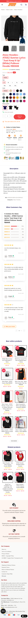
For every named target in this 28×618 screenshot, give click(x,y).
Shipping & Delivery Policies (8, 565)
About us (4, 549)
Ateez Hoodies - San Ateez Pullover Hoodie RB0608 (8, 464)
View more (14, 441)
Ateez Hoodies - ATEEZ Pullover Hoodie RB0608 (20, 486)
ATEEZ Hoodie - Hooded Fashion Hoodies (20, 464)
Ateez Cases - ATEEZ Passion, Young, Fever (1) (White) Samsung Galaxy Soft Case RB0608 (7, 407)
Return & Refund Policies (8, 569)
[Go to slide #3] (22, 48)
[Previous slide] (3, 28)
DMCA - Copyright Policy (8, 555)
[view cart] (26, 5)
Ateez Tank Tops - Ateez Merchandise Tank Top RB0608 (21, 383)
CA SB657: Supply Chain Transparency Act (12, 558)
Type (3, 75)
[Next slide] (24, 28)
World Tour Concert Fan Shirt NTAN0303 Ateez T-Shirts (21, 360)
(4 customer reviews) (14, 69)
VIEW (7, 355)
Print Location (5, 103)
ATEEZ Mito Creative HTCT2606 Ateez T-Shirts (7, 360)
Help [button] (25, 616)
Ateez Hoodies (18, 9)
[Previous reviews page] (16, 330)
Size (3, 80)
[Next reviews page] (24, 330)
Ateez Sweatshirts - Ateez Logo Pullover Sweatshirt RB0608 (21, 406)
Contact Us (4, 571)
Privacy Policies (5, 553)
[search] (21, 5)
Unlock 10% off (3, 611)
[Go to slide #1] (6, 48)
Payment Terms (5, 567)
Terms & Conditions (6, 551)
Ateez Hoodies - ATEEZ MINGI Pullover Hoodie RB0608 (7, 431)
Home (3, 9)
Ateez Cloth (9, 9)
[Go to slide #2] (14, 48)
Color (3, 88)
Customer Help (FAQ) (7, 573)
